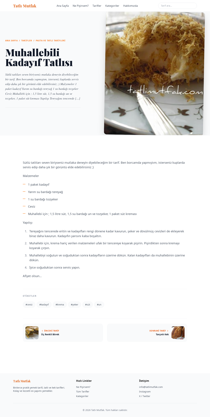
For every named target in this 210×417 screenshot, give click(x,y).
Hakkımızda (130, 6)
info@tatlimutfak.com (151, 386)
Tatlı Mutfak (24, 5)
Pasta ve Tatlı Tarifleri (51, 40)
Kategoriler (112, 6)
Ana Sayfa (63, 6)
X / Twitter (144, 396)
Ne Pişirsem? (81, 6)
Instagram (145, 391)
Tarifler (97, 6)
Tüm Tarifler (82, 391)
